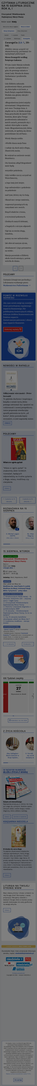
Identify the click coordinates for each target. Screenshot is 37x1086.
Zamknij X (30, 529)
